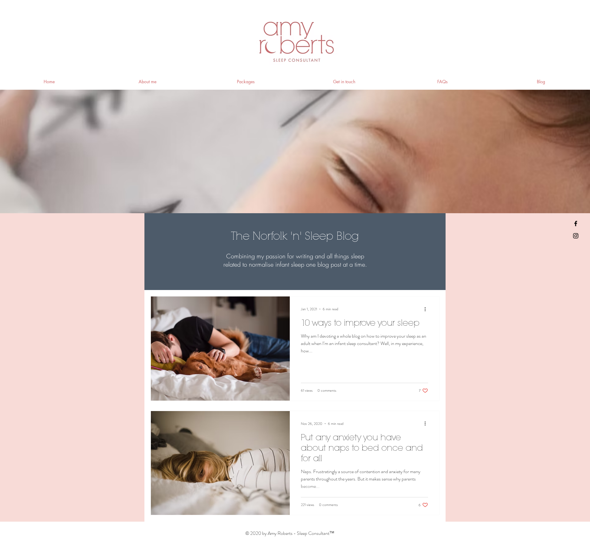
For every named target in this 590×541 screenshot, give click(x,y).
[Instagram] (575, 235)
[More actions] (427, 309)
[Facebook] (575, 223)
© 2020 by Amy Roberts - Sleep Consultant (289, 533)
